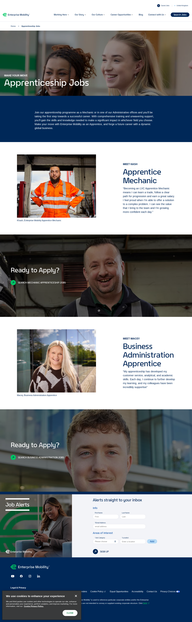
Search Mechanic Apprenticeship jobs (42, 282)
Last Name (126, 513)
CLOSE (70, 613)
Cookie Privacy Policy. (34, 606)
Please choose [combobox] (101, 541)
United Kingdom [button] (182, 6)
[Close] (75, 596)
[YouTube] (12, 576)
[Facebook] (21, 576)
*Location (125, 538)
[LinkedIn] (38, 576)
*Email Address (100, 523)
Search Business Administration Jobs (41, 457)
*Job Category (100, 538)
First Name (99, 513)
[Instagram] (30, 576)
